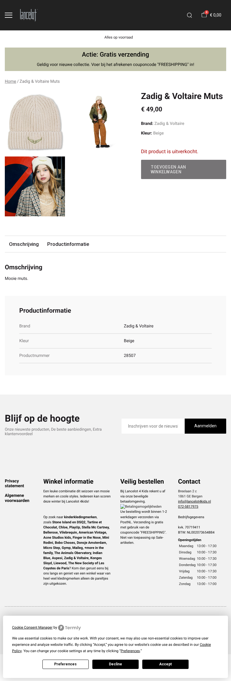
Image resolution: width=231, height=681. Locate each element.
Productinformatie (68, 244)
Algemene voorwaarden (17, 498)
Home (10, 81)
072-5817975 (188, 506)
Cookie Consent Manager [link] (32, 627)
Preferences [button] (130, 651)
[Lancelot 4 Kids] (29, 15)
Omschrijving (24, 244)
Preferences (65, 664)
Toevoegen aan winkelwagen (168, 169)
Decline (115, 664)
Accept (165, 664)
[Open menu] (8, 15)
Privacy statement (14, 483)
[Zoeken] (189, 15)
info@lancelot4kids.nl (194, 501)
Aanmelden (205, 425)
